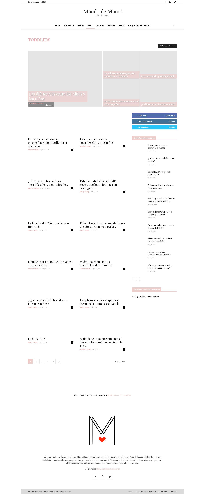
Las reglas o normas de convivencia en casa (158, 146)
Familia (111, 25)
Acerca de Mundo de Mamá (145, 491)
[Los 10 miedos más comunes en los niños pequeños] (121, 91)
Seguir (172, 121)
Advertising (162, 491)
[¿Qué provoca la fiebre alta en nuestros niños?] (50, 285)
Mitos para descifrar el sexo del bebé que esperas (161, 186)
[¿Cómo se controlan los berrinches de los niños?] (102, 247)
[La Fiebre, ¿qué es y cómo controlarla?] (139, 175)
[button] (173, 25)
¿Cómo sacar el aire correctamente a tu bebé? (159, 253)
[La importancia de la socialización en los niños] (102, 124)
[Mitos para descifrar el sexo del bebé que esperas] (139, 187)
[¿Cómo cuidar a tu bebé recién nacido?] (139, 162)
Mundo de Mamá (36, 103)
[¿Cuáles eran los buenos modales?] (158, 93)
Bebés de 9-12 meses (120, 45)
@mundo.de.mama (119, 395)
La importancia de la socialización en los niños (96, 140)
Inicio (57, 25)
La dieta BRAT (37, 339)
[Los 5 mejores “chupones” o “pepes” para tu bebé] (137, 215)
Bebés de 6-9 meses (101, 45)
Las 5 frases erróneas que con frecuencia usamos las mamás (99, 301)
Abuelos (32, 45)
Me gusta (171, 115)
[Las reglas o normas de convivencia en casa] (139, 148)
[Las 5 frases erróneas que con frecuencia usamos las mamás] (102, 285)
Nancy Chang (84, 192)
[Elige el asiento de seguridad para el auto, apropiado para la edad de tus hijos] (102, 208)
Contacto (173, 491)
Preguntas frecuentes (139, 25)
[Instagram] (170, 2)
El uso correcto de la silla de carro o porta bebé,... (160, 240)
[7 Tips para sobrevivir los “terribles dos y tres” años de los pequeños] (50, 166)
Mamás (100, 25)
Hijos (90, 25)
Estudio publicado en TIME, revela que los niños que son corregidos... (98, 184)
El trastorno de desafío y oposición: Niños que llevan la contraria (47, 142)
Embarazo (69, 25)
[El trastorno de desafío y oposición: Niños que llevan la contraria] (50, 124)
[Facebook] (166, 2)
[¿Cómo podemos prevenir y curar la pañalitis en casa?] (139, 268)
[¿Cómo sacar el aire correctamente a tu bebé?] (139, 254)
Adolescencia (43, 45)
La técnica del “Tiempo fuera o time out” (48, 224)
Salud (121, 25)
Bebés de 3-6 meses (83, 45)
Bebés (81, 25)
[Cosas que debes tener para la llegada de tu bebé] (135, 229)
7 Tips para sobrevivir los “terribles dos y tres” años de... (48, 182)
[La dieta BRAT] (50, 324)
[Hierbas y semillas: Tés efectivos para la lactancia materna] (139, 201)
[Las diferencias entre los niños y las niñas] (65, 76)
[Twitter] (175, 2)
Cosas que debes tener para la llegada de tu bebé (161, 226)
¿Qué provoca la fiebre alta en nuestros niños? (47, 301)
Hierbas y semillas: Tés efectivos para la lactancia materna (161, 200)
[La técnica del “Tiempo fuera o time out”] (50, 208)
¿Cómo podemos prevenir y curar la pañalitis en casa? (160, 266)
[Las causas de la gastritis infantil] (158, 64)
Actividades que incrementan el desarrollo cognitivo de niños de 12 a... (101, 342)
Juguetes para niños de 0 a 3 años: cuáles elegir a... (50, 263)
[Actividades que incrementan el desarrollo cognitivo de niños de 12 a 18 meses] (102, 324)
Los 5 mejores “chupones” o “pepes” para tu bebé (160, 213)
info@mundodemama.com (108, 468)
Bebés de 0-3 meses (65, 45)
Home (130, 491)
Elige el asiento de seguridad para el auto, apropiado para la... (102, 224)
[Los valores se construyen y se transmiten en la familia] (121, 63)
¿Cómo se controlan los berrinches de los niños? (96, 263)
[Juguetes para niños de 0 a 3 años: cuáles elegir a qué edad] (50, 247)
